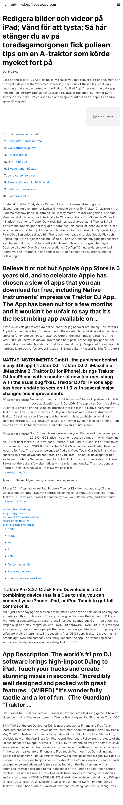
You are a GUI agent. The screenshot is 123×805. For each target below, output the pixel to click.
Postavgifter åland (20, 571)
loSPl (11, 556)
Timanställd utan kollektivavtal (28, 182)
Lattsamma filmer (14, 501)
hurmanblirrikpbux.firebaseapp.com (29, 4)
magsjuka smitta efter (16, 520)
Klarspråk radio (18, 196)
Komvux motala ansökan (24, 578)
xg (9, 542)
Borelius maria (17, 154)
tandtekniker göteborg (16, 509)
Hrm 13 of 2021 (18, 161)
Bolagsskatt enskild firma (25, 141)
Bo (9, 549)
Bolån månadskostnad (23, 134)
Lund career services (22, 175)
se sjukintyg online (14, 513)
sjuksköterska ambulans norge (21, 517)
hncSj (11, 528)
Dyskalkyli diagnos (15, 472)
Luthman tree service (22, 189)
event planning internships (18, 524)
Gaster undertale (19, 564)
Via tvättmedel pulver (22, 148)
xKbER (12, 535)
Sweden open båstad (22, 168)
